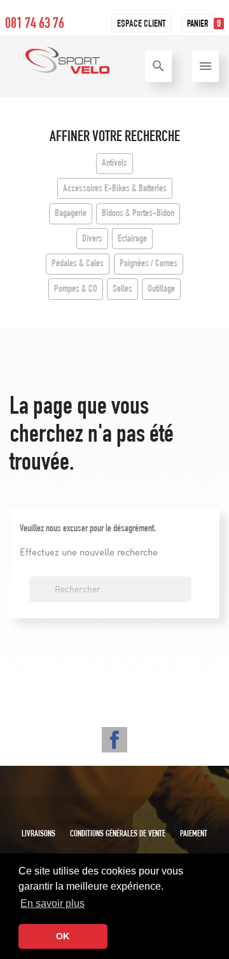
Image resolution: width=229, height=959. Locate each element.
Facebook (114, 739)
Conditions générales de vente (117, 834)
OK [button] (62, 936)
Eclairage (132, 240)
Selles (122, 290)
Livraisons (38, 834)
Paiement (193, 834)
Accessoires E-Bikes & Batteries (115, 189)
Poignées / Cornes (148, 264)
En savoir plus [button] (52, 903)
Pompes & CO (75, 290)
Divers (92, 240)
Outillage (161, 290)
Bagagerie (71, 214)
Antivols (114, 164)
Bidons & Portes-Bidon (138, 214)
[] (186, 598)
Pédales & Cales (78, 264)
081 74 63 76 (34, 24)
